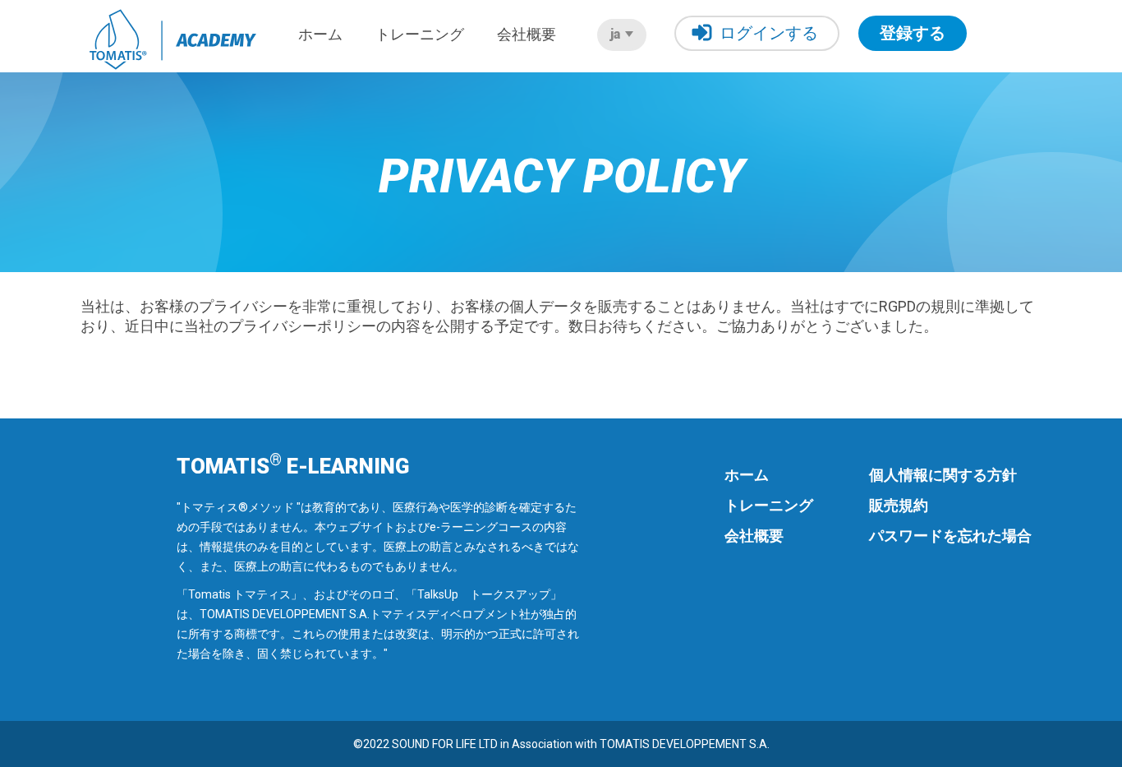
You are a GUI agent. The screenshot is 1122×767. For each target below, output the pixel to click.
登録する (912, 33)
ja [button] (616, 34)
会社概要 (526, 34)
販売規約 (898, 505)
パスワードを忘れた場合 (950, 535)
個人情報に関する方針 (943, 474)
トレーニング (419, 34)
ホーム (320, 34)
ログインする (769, 33)
